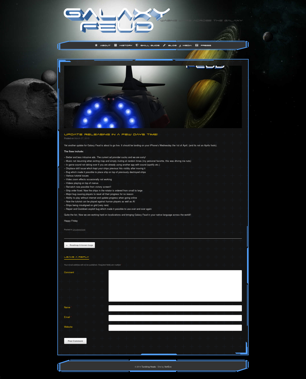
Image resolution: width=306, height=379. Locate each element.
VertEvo (167, 366)
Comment (69, 272)
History (126, 45)
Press (206, 45)
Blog (172, 45)
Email (68, 317)
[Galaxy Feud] (117, 20)
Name (68, 307)
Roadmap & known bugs (79, 245)
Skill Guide (150, 45)
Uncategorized (79, 229)
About (105, 45)
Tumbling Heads (148, 366)
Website (68, 326)
